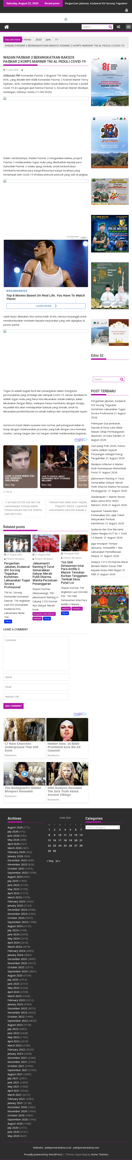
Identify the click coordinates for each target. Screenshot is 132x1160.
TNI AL (9, 491)
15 (49, 840)
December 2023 (17, 959)
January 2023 (15, 1004)
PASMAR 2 (77, 608)
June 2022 (13, 1033)
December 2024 (17, 909)
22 (49, 845)
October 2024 (16, 918)
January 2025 (15, 905)
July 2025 (13, 881)
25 (65, 845)
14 (80, 835)
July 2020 (13, 1127)
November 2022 (17, 1012)
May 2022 (13, 1037)
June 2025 (13, 885)
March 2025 (15, 897)
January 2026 (15, 856)
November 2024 (17, 913)
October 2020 (16, 1115)
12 (70, 835)
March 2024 (15, 946)
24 (59, 845)
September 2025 (18, 872)
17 (59, 840)
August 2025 (15, 876)
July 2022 (13, 1029)
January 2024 (15, 955)
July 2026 (13, 831)
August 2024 (15, 926)
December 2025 (17, 860)
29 (49, 851)
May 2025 (13, 889)
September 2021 (18, 1070)
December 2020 (17, 1107)
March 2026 (15, 848)
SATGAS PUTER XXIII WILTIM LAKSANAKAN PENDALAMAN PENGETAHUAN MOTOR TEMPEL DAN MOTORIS (23, 508)
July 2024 (13, 930)
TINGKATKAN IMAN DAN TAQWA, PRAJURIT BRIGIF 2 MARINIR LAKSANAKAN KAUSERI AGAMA (68, 506)
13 (75, 835)
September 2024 (18, 922)
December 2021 (17, 1057)
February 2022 (16, 1049)
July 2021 (13, 1078)
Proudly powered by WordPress (43, 1154)
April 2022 (14, 1041)
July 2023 (13, 979)
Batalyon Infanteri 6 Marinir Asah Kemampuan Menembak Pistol (108, 468)
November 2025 (17, 864)
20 (75, 840)
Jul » (58, 860)
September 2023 (18, 971)
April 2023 (14, 992)
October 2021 (16, 1066)
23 (54, 845)
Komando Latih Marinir (44, 614)
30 (54, 851)
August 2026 (15, 827)
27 (75, 845)
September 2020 (18, 1119)
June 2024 (13, 934)
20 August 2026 (71, 553)
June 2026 (13, 835)
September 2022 (18, 1020)
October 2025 (16, 868)
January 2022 (15, 1053)
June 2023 (13, 983)
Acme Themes (99, 1154)
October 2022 (16, 1016)
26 (70, 845)
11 (65, 835)
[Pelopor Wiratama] (6, 26)
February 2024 (16, 950)
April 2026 (14, 843)
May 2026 (13, 839)
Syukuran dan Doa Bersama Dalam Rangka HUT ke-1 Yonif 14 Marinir (109, 533)
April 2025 (14, 893)
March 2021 (15, 1094)
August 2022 (15, 1024)
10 (59, 835)
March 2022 (15, 1045)
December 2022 (17, 1008)
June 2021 (13, 1082)
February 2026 (16, 852)
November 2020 (17, 1111)
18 (65, 840)
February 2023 (16, 1000)
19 (70, 840)
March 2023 (15, 996)
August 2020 (15, 1123)
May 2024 (13, 938)
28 (80, 845)
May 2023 (13, 987)
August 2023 (15, 975)
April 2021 (14, 1090)
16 (54, 840)
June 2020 (13, 1131)
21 (80, 840)
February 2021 (16, 1099)
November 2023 (17, 963)
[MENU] (128, 26)
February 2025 (16, 901)
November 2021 (17, 1062)
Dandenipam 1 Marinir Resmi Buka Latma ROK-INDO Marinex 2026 (108, 501)
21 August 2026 (14, 554)
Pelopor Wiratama (15, 558)
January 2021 (15, 1103)
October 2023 (16, 967)
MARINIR (37, 618)
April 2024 (14, 942)
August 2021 (15, 1074)
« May (50, 860)
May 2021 (13, 1086)
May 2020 (13, 1136)
